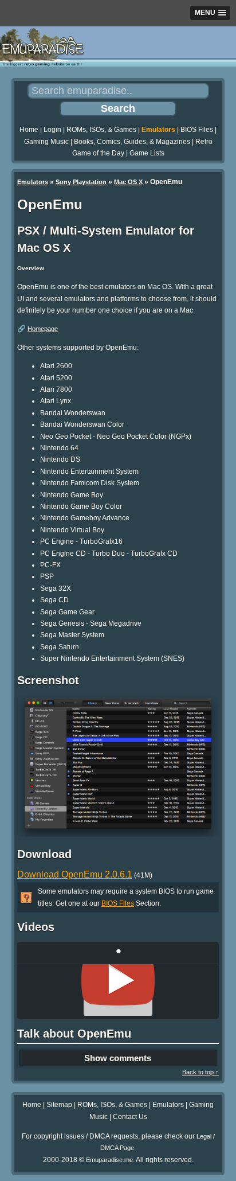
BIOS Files (196, 130)
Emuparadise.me (109, 1159)
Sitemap (59, 1105)
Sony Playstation (81, 181)
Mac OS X (128, 181)
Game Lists (146, 153)
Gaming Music (46, 142)
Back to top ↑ (200, 1072)
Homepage (42, 328)
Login (52, 130)
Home (28, 130)
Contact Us (130, 1117)
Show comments (117, 1058)
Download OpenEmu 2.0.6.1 (74, 874)
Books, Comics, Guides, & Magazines (132, 142)
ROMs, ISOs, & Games (101, 130)
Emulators (158, 130)
